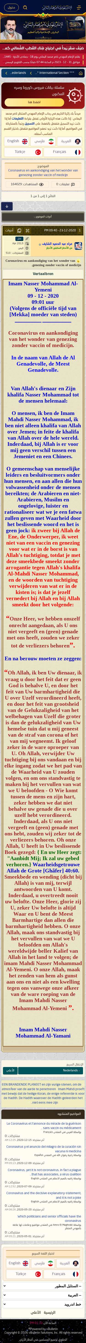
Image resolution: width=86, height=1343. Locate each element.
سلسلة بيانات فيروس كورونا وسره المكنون (39, 91)
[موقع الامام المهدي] (57, 7)
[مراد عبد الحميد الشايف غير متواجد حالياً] (78, 246)
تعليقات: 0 (62, 184)
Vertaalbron (43, 274)
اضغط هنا (34, 102)
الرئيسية (49, 1312)
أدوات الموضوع (44, 217)
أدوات (9, 230)
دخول (11, 7)
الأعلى (10, 1070)
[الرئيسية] (78, 7)
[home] (79, 73)
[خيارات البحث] (25, 7)
